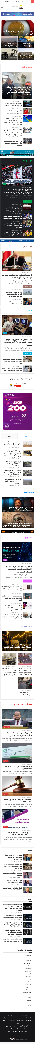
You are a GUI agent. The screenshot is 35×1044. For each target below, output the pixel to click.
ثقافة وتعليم (28, 971)
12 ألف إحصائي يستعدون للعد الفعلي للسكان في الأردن (11, 47)
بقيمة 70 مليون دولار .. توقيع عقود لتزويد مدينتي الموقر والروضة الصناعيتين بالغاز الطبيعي (12, 453)
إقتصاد (29, 958)
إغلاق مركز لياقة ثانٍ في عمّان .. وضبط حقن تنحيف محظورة (18, 767)
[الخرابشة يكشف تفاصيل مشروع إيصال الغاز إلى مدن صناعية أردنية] (27, 444)
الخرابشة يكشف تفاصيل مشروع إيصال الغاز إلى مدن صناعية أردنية (12, 444)
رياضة (29, 979)
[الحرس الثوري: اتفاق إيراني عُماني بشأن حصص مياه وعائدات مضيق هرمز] (27, 292)
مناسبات (29, 1000)
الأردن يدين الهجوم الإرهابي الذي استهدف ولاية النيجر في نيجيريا (12, 481)
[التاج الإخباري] (17, 6)
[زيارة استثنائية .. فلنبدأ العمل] (27, 890)
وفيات (29, 1005)
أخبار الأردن (28, 955)
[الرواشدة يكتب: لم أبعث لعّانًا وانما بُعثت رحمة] (27, 883)
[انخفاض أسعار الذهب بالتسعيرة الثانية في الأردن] (17, 28)
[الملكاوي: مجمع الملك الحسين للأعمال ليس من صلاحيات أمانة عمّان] (26, 54)
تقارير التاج (12, 1028)
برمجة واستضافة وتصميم (21, 1039)
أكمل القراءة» (28, 286)
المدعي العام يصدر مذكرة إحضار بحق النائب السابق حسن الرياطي (17, 734)
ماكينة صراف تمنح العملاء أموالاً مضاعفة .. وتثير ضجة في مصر (12, 369)
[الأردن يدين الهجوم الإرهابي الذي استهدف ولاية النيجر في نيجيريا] (27, 482)
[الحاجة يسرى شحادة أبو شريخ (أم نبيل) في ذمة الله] (27, 925)
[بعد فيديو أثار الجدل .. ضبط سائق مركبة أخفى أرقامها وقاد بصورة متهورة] (26, 42)
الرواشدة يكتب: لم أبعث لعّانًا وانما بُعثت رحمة (14, 881)
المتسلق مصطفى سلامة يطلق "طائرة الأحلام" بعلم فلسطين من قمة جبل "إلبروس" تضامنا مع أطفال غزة (12, 121)
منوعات (29, 1002)
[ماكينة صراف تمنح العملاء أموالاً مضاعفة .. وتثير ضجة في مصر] (27, 369)
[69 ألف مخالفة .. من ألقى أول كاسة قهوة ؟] (25, 683)
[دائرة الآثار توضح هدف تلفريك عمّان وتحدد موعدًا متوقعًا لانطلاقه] (27, 141)
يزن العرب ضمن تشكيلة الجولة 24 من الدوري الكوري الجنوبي (12, 217)
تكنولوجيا (29, 973)
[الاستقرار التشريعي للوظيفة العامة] (27, 875)
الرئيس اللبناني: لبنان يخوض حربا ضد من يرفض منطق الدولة (17, 276)
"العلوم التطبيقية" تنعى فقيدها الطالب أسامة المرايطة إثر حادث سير (13, 932)
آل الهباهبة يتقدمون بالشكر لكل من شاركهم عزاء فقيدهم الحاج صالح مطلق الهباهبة (12, 907)
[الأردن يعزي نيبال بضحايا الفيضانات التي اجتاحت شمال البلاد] (27, 464)
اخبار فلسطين (27, 960)
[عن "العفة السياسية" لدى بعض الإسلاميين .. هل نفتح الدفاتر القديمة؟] (27, 866)
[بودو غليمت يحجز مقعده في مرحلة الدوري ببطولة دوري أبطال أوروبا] (27, 223)
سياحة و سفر (28, 981)
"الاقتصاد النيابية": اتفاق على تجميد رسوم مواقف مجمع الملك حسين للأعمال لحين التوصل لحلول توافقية (13, 132)
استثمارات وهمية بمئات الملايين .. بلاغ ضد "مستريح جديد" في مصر (12, 361)
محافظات (29, 995)
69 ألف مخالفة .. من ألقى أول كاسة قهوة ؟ (25, 694)
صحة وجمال (28, 984)
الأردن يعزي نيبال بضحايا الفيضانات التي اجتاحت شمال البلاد (13, 463)
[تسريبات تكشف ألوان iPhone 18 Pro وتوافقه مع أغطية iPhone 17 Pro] (27, 587)
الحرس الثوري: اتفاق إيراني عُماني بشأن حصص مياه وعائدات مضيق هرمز (14, 294)
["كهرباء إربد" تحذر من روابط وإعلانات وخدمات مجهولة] (27, 104)
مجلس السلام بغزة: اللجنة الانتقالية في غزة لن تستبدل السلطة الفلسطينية (12, 472)
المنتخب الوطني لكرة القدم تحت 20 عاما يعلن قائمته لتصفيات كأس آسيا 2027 (13, 208)
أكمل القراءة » (27, 201)
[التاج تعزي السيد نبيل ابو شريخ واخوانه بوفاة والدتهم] (27, 917)
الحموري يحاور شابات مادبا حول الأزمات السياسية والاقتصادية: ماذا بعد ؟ (19, 833)
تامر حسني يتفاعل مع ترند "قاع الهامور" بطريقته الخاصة (21, 509)
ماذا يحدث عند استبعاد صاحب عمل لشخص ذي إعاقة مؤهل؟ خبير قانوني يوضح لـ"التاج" (9, 671)
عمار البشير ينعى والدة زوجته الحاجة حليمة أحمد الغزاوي (12, 940)
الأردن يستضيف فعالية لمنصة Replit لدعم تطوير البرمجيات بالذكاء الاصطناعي (19, 569)
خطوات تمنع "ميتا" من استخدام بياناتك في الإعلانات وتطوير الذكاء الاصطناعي (12, 607)
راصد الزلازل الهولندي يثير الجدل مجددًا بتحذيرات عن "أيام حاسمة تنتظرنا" (18, 342)
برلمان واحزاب (27, 963)
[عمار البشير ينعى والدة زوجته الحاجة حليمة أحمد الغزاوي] (27, 941)
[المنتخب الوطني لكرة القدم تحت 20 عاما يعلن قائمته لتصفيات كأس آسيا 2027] (27, 207)
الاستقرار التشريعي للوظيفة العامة (12, 874)
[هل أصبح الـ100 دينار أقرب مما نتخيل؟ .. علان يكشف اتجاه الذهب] (17, 641)
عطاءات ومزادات (27, 992)
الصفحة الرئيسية (27, 1026)
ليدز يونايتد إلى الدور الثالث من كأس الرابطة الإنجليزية (13, 233)
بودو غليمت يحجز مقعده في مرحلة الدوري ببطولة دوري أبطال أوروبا (13, 225)
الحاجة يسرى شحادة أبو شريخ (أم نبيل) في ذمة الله (13, 923)
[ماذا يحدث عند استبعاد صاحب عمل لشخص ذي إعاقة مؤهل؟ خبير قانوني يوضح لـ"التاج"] (9, 659)
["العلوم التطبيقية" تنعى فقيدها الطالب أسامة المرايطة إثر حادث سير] (27, 932)
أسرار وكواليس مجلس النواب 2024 (19, 1031)
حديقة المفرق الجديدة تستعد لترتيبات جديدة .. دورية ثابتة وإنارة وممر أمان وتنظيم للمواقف (25, 671)
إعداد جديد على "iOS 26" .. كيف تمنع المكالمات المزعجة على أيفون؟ (12, 598)
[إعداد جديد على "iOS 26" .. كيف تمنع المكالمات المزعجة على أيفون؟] (27, 596)
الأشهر (9, 436)
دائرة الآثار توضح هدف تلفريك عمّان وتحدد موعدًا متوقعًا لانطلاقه (13, 143)
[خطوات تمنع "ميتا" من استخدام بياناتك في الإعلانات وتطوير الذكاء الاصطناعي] (27, 605)
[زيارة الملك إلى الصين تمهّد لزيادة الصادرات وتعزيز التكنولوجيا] (27, 857)
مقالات (29, 997)
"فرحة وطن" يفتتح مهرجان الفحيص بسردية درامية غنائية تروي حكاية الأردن (18, 524)
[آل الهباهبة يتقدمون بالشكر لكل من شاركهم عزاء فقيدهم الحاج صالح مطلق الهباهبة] (27, 906)
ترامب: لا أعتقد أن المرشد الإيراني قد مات (14, 302)
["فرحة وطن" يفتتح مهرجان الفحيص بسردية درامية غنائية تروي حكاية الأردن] (18, 520)
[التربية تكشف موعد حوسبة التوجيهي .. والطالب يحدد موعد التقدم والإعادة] (27, 615)
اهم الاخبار (28, 965)
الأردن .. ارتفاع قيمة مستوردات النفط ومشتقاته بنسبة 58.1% (10, 59)
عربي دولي (28, 987)
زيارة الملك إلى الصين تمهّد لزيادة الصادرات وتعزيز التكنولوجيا (13, 857)
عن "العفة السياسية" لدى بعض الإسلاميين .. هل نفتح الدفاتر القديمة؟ (13, 866)
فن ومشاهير (28, 989)
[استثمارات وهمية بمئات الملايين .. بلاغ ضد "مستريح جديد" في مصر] (27, 359)
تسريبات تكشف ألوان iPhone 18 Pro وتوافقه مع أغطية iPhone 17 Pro (12, 588)
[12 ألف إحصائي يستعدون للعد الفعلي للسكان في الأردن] (9, 42)
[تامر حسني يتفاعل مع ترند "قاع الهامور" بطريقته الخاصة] (18, 504)
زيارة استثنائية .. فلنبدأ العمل (12, 888)
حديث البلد (28, 976)
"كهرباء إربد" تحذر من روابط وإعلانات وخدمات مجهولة (13, 104)
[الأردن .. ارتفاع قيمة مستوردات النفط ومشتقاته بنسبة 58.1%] (9, 54)
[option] (17, 40)
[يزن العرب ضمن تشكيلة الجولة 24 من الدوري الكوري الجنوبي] (27, 216)
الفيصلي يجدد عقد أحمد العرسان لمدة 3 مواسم (14, 112)
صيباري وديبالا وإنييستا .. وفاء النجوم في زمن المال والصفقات (18, 191)
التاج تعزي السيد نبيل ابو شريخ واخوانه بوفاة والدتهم (12, 916)
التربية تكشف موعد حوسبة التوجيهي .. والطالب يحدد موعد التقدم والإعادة (12, 616)
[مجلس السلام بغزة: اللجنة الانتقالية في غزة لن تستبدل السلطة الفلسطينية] (27, 473)
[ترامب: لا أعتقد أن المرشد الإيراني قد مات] (27, 301)
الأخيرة (25, 436)
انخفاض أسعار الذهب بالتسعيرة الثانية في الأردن (18, 32)
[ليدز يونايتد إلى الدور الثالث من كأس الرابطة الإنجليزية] (27, 233)
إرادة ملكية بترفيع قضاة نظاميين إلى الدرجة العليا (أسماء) (18, 800)
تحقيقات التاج (28, 968)
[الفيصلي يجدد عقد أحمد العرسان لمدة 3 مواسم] (27, 111)
